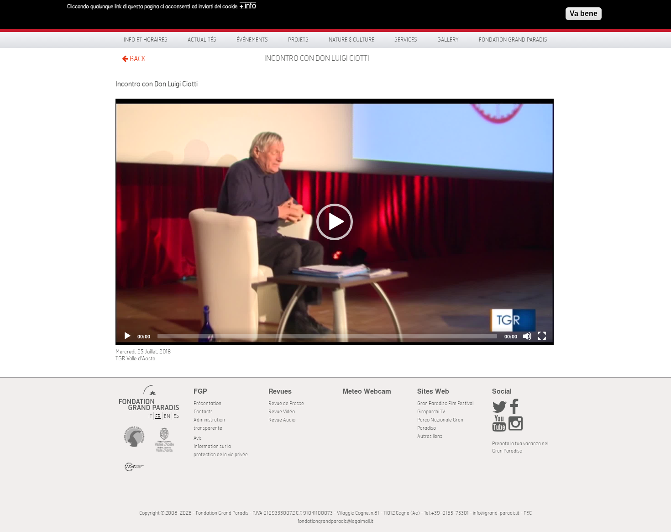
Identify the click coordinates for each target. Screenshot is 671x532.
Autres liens (429, 436)
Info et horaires (146, 39)
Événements (252, 39)
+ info (248, 6)
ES (176, 416)
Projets (298, 39)
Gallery (448, 39)
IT (150, 416)
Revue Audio (281, 419)
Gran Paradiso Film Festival (445, 403)
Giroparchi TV (431, 411)
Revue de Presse (286, 403)
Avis (198, 438)
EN (167, 416)
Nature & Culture (351, 39)
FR (158, 416)
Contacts (203, 411)
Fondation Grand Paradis (513, 39)
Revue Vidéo (281, 411)
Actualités (202, 39)
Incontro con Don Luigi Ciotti (316, 58)
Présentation (207, 403)
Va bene (584, 13)
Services (405, 39)
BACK (137, 59)
